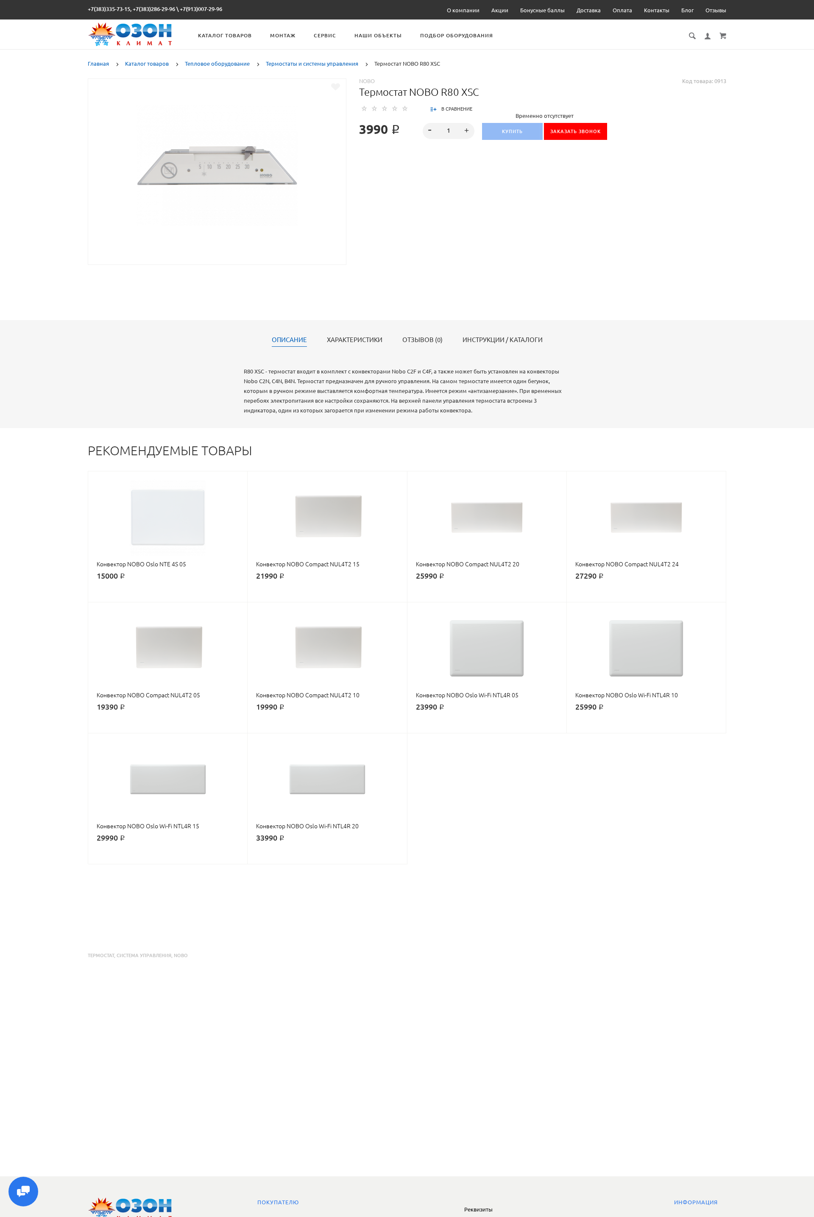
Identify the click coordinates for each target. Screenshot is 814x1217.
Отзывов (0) (422, 340)
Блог (687, 10)
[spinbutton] (449, 131)
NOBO (367, 81)
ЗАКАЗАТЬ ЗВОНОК (575, 131)
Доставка (589, 10)
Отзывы (715, 10)
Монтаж (282, 35)
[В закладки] (335, 87)
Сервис (325, 35)
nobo (181, 955)
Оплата (622, 10)
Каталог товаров (225, 35)
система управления (144, 955)
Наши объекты (378, 35)
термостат (101, 955)
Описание (289, 340)
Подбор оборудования (456, 35)
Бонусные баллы (542, 10)
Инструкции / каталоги (503, 340)
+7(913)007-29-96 (201, 9)
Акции (499, 10)
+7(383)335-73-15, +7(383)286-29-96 (131, 9)
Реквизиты (478, 1209)
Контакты (656, 10)
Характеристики (354, 340)
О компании (463, 10)
